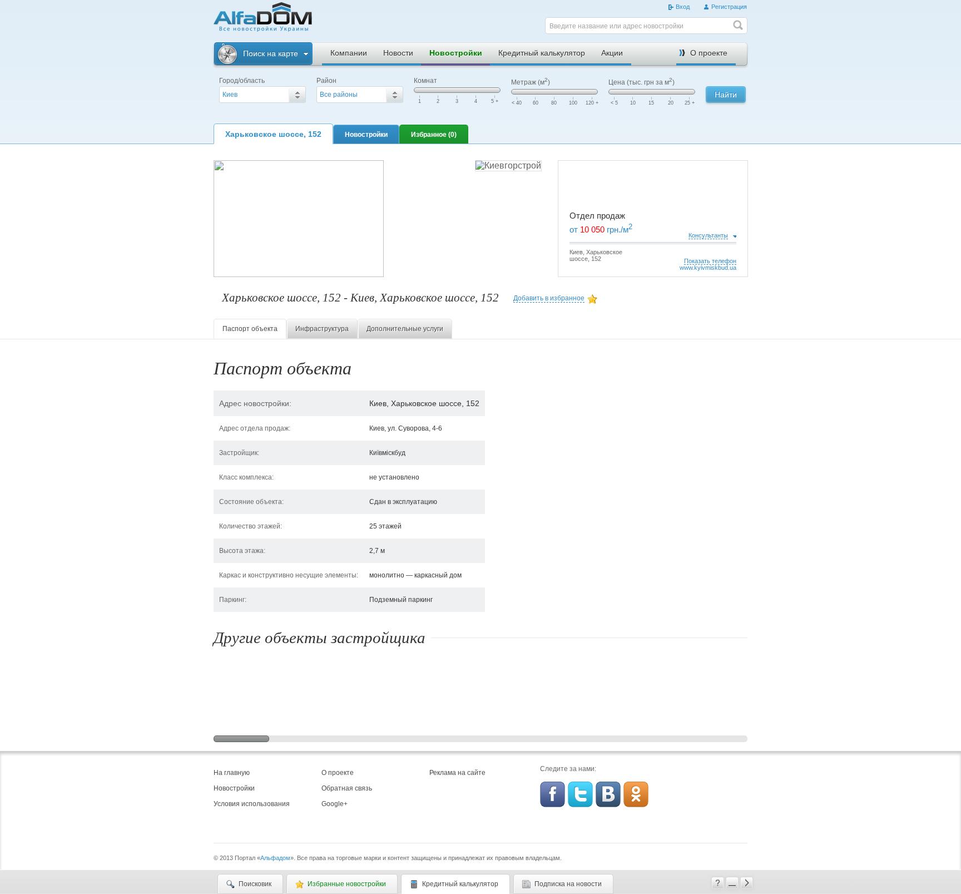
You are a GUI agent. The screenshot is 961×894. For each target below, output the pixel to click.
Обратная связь (346, 788)
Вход (683, 6)
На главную (232, 773)
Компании (348, 52)
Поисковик (255, 884)
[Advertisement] (430, 19)
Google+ (334, 804)
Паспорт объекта (250, 329)
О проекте (708, 52)
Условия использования (252, 804)
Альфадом (275, 858)
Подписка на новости (568, 884)
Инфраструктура (322, 329)
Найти (726, 94)
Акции (612, 52)
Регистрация (729, 6)
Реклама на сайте (457, 773)
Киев (229, 94)
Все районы (339, 94)
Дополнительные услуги (404, 329)
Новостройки (455, 52)
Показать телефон (710, 261)
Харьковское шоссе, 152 (273, 134)
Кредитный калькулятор (541, 52)
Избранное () (434, 135)
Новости (398, 52)
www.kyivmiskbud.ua (708, 267)
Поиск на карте (270, 53)
